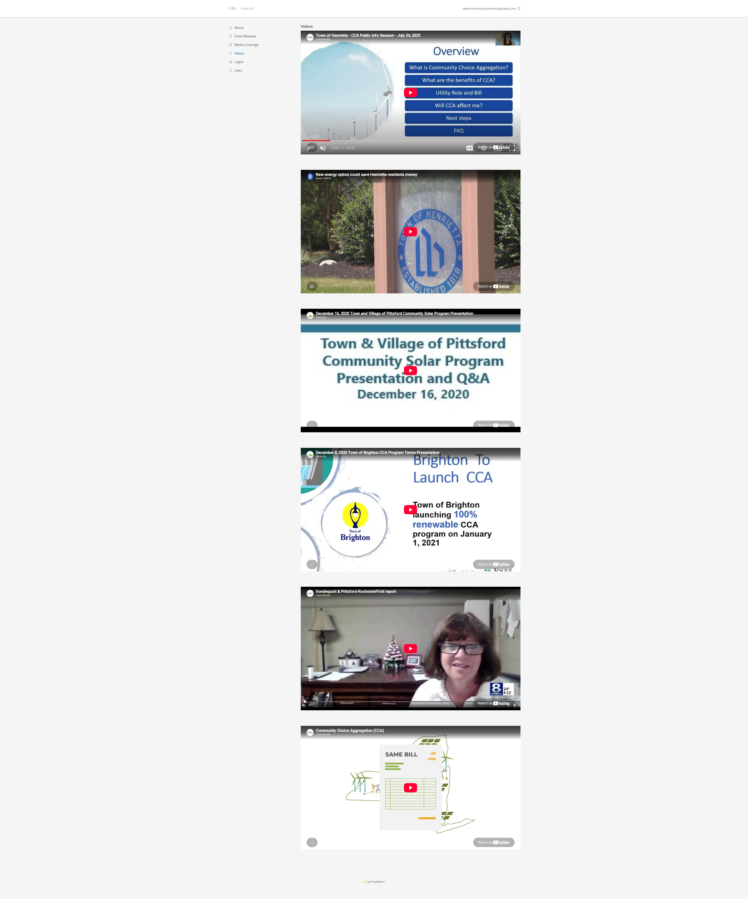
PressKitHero (377, 881)
